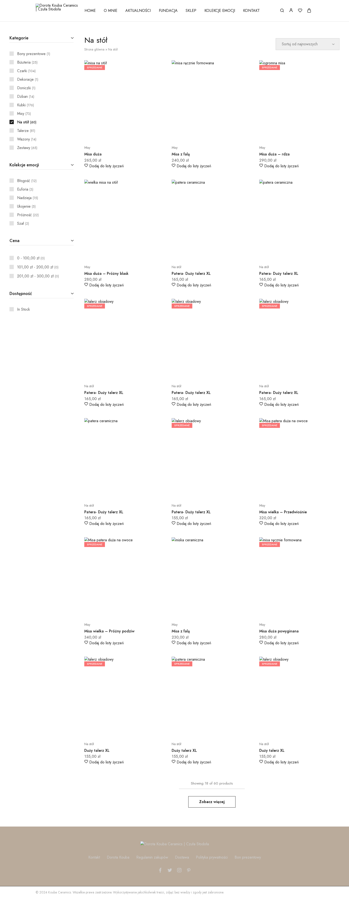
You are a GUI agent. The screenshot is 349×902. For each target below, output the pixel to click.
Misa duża (93, 154)
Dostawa (182, 857)
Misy (87, 147)
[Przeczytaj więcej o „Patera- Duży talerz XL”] (112, 372)
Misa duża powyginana (279, 631)
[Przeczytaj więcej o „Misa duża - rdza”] (287, 133)
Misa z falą (181, 154)
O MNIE (110, 10)
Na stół (176, 267)
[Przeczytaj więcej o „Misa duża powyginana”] (287, 610)
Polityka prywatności (212, 857)
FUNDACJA (168, 10)
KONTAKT (251, 10)
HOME (90, 10)
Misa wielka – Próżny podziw (109, 631)
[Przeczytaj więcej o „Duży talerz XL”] (112, 729)
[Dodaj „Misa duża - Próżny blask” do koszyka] (112, 252)
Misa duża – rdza (274, 154)
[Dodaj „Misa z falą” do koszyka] (200, 133)
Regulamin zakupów (152, 857)
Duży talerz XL (96, 750)
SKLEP (191, 10)
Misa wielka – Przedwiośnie (283, 512)
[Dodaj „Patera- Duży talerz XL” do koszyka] (200, 252)
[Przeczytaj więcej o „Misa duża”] (112, 133)
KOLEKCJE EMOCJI (219, 10)
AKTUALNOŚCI (138, 10)
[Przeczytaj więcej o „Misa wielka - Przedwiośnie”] (287, 491)
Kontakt (94, 857)
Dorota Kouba (118, 857)
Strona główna (94, 49)
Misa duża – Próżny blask (106, 273)
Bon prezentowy (248, 857)
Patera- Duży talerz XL (191, 273)
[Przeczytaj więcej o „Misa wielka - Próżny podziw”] (112, 610)
